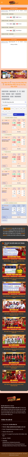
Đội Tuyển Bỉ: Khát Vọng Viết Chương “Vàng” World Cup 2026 (14, 385)
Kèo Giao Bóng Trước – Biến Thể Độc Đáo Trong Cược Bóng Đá (14, 261)
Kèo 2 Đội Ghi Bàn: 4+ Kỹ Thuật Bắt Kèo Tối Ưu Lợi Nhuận (14, 297)
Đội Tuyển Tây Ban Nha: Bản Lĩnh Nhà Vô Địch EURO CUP (14, 332)
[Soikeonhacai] (14, 2)
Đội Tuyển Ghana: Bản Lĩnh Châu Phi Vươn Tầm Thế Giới (14, 350)
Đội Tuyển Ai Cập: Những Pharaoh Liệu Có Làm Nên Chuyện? (14, 367)
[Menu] (2, 2)
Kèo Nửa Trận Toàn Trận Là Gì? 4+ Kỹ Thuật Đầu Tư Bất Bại (14, 279)
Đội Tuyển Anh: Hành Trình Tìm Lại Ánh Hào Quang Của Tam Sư (14, 314)
